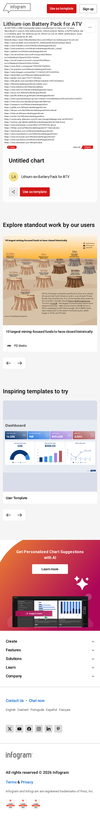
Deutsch (23, 710)
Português (37, 710)
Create (11, 641)
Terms (11, 782)
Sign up (88, 9)
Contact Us (15, 700)
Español (51, 710)
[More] (90, 27)
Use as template (62, 8)
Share (12, 147)
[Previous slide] (8, 363)
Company (14, 676)
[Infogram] (17, 8)
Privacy (27, 782)
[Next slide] (19, 363)
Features (13, 650)
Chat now (37, 700)
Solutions (13, 658)
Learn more (50, 569)
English (11, 710)
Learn (11, 667)
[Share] (13, 192)
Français (64, 710)
